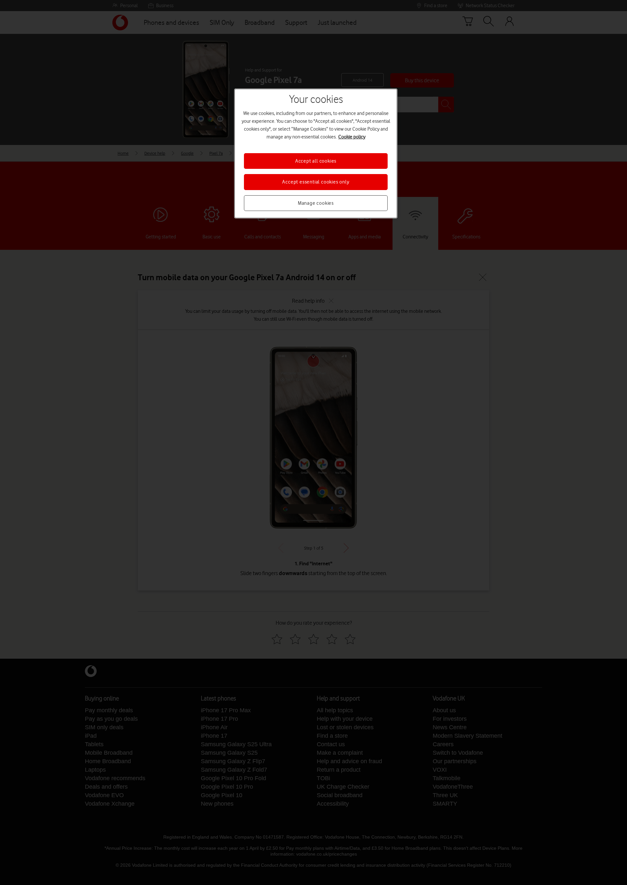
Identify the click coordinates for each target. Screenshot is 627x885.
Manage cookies (316, 203)
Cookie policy (351, 137)
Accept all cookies (315, 161)
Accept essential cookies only (315, 182)
